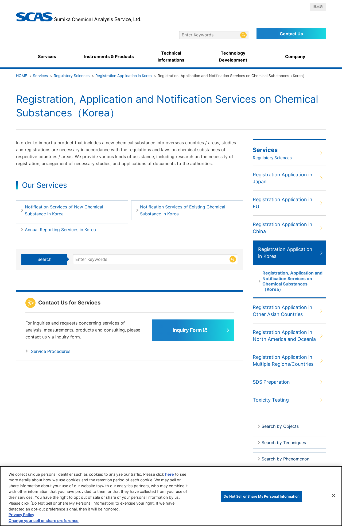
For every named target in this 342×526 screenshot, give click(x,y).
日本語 (318, 7)
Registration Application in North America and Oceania (284, 335)
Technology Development (233, 56)
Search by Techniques (284, 442)
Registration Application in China (282, 228)
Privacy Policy (21, 514)
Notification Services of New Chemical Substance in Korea (64, 210)
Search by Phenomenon (285, 459)
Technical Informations (171, 56)
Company (295, 56)
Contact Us (291, 33)
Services (47, 56)
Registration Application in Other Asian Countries (282, 310)
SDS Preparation (271, 382)
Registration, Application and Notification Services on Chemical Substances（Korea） (292, 281)
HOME (21, 75)
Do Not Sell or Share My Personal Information (262, 496)
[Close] (333, 495)
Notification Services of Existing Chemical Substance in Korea (182, 210)
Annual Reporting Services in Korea (60, 229)
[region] (171, 496)
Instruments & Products (109, 56)
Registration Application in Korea (123, 75)
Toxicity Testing (271, 400)
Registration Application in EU (282, 203)
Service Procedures (50, 351)
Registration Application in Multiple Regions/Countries (283, 360)
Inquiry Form (187, 330)
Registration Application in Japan (282, 178)
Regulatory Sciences (72, 75)
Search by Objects (280, 426)
